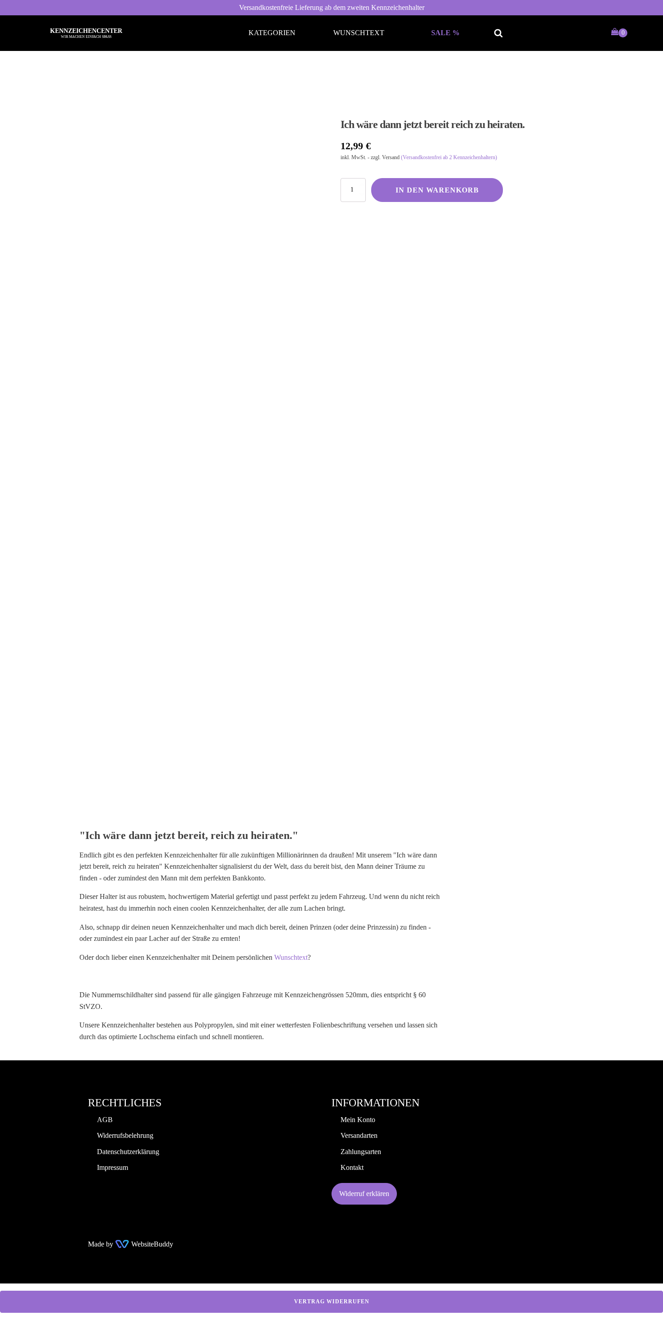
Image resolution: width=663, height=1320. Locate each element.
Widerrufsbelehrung (125, 1135)
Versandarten (359, 1135)
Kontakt (352, 1167)
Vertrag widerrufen (331, 1301)
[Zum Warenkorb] (619, 33)
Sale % (445, 33)
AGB (105, 1119)
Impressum (112, 1167)
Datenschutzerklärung (128, 1151)
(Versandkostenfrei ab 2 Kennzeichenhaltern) (449, 157)
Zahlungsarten (361, 1151)
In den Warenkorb (437, 190)
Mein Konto (358, 1119)
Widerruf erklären (364, 1193)
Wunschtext (358, 33)
